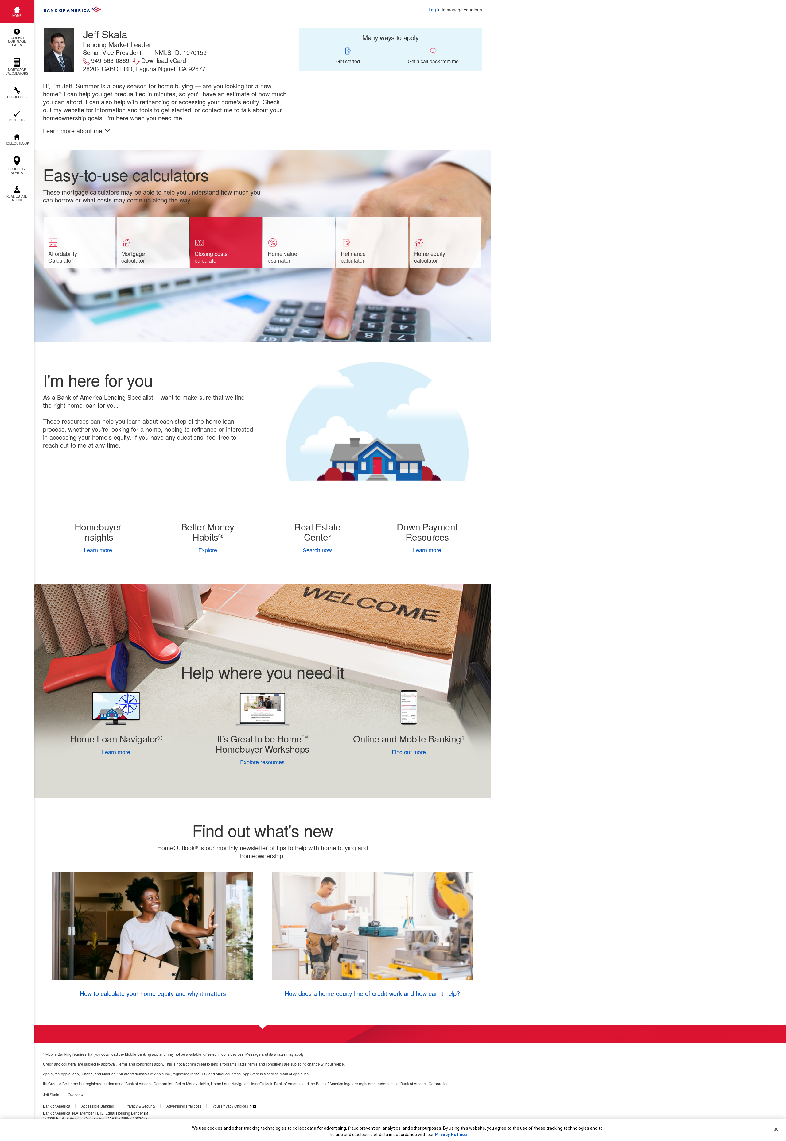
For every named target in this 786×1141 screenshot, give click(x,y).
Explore (207, 549)
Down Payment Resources (427, 531)
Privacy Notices (451, 1134)
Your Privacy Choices (230, 1105)
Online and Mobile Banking (407, 738)
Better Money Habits (207, 531)
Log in (435, 9)
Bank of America (56, 1105)
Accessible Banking (97, 1105)
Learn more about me (72, 131)
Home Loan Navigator (116, 738)
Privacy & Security (140, 1105)
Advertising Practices (183, 1105)
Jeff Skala (51, 1094)
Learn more (98, 549)
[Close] (776, 1129)
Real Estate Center (317, 531)
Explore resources (262, 761)
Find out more (383, 751)
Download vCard (163, 60)
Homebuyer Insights (98, 531)
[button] (17, 37)
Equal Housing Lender (124, 1113)
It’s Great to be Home (262, 743)
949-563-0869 (110, 60)
